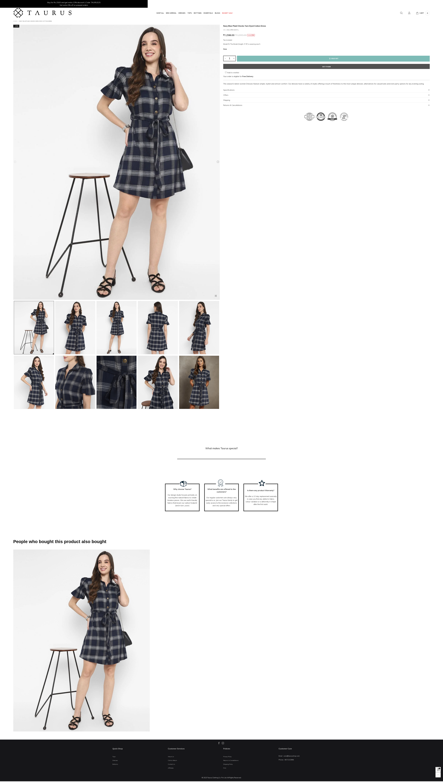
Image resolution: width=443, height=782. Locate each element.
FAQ (224, 768)
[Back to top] (438, 774)
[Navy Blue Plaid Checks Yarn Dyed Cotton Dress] (116, 162)
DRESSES (181, 13)
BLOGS (217, 13)
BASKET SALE (227, 13)
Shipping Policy (228, 764)
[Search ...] (401, 13)
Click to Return (172, 760)
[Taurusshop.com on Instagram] (223, 743)
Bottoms (115, 764)
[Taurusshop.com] (42, 13)
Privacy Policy (227, 756)
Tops (114, 756)
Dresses (115, 760)
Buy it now (326, 67)
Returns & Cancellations (232, 105)
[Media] (215, 295)
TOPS (189, 13)
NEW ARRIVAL (171, 13)
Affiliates (171, 768)
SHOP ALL (160, 13)
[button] (15, 162)
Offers (225, 95)
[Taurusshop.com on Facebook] (219, 743)
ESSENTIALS (208, 13)
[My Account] (409, 13)
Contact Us (171, 764)
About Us (171, 756)
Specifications (229, 90)
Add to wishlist (233, 72)
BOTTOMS (198, 13)
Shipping (226, 100)
